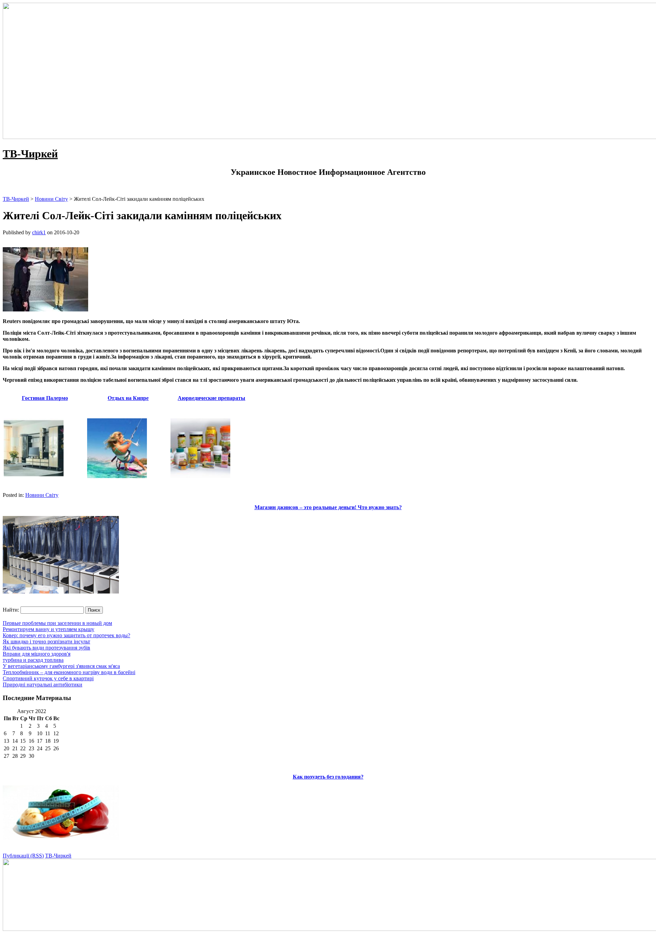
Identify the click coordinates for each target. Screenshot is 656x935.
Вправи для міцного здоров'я (36, 654)
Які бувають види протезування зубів (46, 648)
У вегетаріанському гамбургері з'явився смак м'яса (61, 666)
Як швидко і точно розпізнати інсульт (46, 641)
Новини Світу (41, 495)
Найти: (11, 610)
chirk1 (39, 232)
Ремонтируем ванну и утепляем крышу (48, 629)
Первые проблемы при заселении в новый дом (57, 623)
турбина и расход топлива (33, 660)
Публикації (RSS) (23, 856)
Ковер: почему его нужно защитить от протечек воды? (66, 635)
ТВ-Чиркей (30, 154)
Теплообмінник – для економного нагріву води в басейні (69, 672)
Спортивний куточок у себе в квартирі (48, 678)
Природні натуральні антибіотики (42, 684)
